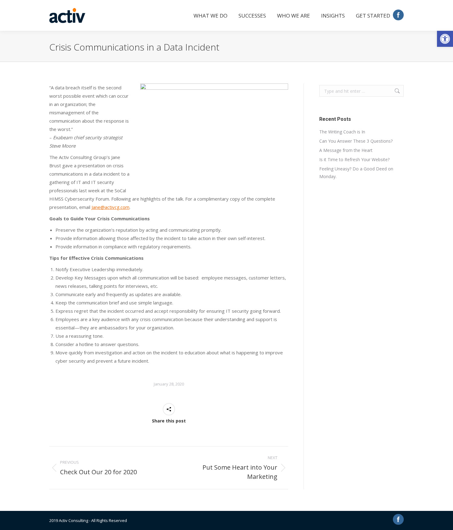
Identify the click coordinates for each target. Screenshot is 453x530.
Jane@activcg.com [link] (110, 207)
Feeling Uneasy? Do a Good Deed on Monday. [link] (356, 172)
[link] (445, 39)
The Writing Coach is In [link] (342, 132)
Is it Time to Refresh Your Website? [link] (354, 159)
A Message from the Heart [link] (346, 150)
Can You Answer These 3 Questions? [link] (356, 141)
